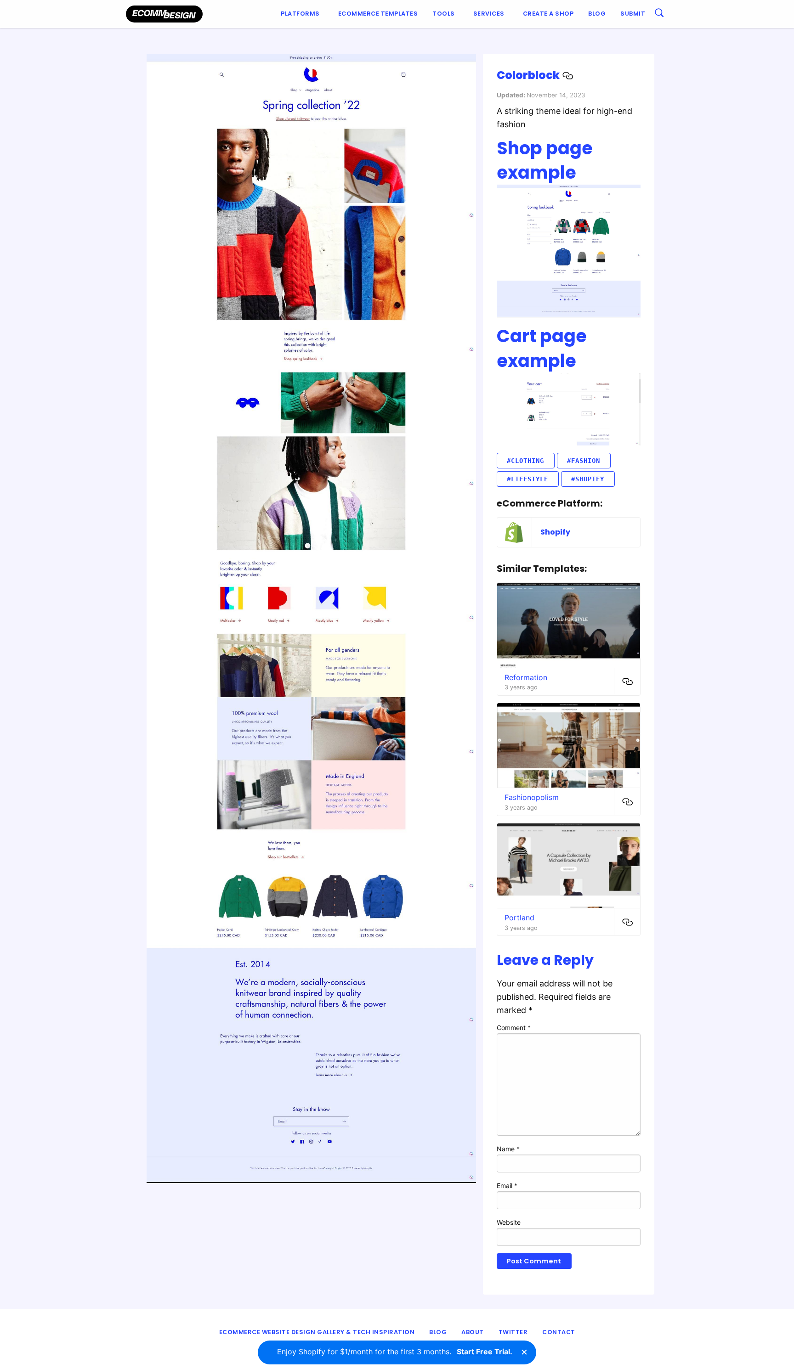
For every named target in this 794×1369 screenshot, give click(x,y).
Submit (632, 13)
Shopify (555, 532)
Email (507, 1185)
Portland (519, 917)
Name (508, 1149)
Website (509, 1222)
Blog (597, 13)
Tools (443, 13)
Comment (514, 1027)
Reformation (526, 677)
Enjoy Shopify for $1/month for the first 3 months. (394, 1351)
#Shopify (587, 479)
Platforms (300, 13)
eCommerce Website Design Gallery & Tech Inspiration (317, 1332)
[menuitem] (302, 14)
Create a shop (548, 13)
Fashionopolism (532, 797)
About (472, 1332)
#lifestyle (527, 479)
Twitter (513, 1332)
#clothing (525, 460)
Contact (558, 1332)
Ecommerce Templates (378, 13)
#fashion (583, 460)
